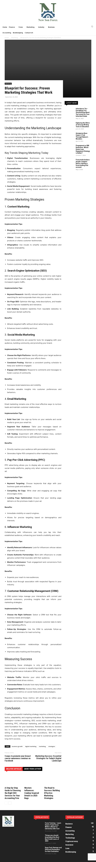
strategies (51, 746)
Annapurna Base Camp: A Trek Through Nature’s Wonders (82, 136)
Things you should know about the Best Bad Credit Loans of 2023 (52, 838)
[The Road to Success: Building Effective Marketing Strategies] (52, 780)
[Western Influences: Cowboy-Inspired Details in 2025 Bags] (33, 780)
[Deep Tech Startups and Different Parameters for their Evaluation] (38, 850)
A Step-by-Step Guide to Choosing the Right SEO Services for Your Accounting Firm (13, 793)
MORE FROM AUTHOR (32, 769)
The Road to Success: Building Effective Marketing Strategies (52, 793)
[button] (80, 26)
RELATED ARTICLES (13, 769)
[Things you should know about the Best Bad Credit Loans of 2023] (38, 837)
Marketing (8, 83)
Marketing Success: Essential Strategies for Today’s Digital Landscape (48, 758)
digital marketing (30, 746)
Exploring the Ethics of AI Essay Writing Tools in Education (83, 125)
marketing (42, 746)
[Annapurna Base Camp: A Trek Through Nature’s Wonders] (69, 135)
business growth (17, 746)
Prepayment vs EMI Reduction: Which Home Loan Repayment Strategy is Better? (83, 149)
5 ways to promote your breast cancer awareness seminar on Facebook (18, 758)
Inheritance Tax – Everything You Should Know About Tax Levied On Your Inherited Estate (82, 112)
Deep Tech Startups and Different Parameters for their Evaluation (53, 849)
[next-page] (9, 803)
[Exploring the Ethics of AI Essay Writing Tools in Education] (69, 125)
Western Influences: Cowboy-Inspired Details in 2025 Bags (31, 793)
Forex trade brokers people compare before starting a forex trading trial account (83, 163)
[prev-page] (6, 803)
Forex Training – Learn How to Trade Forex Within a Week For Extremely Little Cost (53, 826)
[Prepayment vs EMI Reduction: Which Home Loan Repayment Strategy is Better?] (69, 148)
